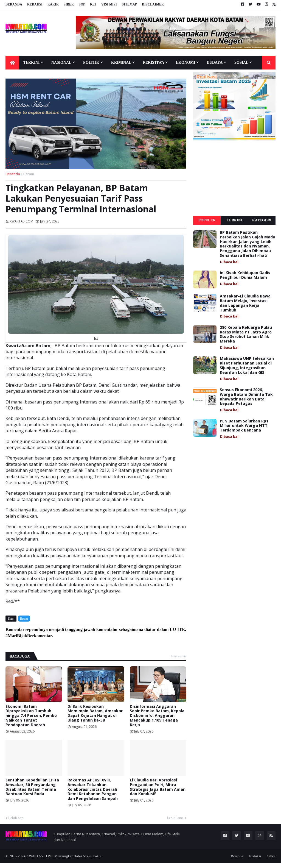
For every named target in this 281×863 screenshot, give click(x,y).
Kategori (261, 220)
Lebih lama (175, 818)
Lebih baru (16, 818)
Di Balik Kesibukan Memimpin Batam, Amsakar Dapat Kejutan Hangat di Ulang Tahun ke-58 (95, 713)
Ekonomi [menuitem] (185, 62)
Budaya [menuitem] (215, 62)
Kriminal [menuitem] (121, 62)
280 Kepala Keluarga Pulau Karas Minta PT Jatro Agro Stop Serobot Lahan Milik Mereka (246, 334)
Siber (69, 4)
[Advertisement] (234, 178)
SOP (82, 4)
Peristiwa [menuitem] (153, 62)
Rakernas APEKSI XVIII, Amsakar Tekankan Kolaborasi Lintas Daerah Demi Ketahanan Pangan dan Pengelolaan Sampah (93, 789)
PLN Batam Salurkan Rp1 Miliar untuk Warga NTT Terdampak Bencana (244, 426)
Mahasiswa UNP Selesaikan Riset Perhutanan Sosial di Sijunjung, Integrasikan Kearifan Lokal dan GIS (247, 365)
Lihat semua (178, 656)
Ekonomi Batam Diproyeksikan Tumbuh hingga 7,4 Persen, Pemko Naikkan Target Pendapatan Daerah (31, 715)
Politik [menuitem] (91, 62)
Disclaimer (153, 4)
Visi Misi (109, 4)
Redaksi (35, 4)
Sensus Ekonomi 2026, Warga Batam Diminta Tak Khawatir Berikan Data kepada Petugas (246, 397)
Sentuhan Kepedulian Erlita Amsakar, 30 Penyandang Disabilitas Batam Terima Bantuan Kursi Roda (32, 787)
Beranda (13, 4)
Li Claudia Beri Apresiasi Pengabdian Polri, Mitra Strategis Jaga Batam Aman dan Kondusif (158, 787)
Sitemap (129, 4)
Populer (206, 220)
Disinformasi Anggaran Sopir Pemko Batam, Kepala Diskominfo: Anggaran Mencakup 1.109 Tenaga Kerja (157, 715)
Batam (28, 173)
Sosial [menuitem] (241, 62)
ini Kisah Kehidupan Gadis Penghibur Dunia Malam (245, 275)
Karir (53, 4)
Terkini (234, 220)
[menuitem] (12, 62)
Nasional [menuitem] (61, 62)
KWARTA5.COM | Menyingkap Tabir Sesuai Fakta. (64, 856)
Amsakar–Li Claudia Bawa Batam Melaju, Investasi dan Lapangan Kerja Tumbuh (245, 303)
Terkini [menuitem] (31, 62)
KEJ (93, 4)
